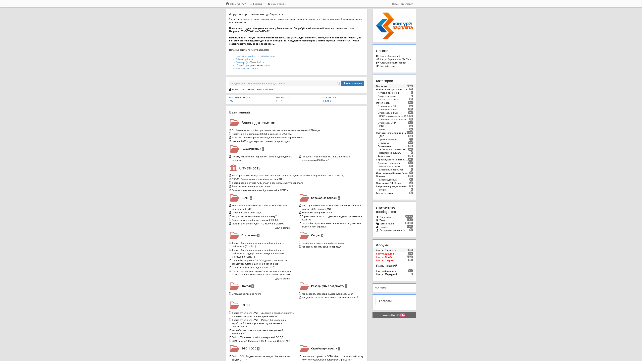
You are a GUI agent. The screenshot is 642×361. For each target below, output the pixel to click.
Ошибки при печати (325, 348)
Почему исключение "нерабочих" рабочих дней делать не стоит (262, 158)
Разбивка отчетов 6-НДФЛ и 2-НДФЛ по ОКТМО (258, 223)
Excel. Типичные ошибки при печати (251, 186)
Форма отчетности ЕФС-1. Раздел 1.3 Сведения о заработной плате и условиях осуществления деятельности (259, 323)
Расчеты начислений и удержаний (391, 132)
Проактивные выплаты (390, 152)
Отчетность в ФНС (388, 109)
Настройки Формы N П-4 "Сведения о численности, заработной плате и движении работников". (260, 262)
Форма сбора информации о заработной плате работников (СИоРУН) (258, 244)
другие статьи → (283, 227)
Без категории (384, 193)
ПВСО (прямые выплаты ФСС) (394, 115)
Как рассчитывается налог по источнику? (254, 216)
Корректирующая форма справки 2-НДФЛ (255, 219)
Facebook (385, 301)
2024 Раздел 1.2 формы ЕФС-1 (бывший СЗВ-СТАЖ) (261, 340)
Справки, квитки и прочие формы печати (392, 159)
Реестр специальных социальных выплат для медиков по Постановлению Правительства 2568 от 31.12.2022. (262, 272)
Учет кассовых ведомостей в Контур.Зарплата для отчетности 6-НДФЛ (259, 207)
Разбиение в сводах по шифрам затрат (323, 243)
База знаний (239, 111)
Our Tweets (380, 287)
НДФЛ (246, 198)
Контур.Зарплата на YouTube (395, 59)
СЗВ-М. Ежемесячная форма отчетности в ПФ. (257, 179)
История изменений (389, 92)
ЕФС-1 (245, 305)
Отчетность (250, 168)
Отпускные (384, 142)
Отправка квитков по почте (246, 293)
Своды (317, 235)
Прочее (380, 176)
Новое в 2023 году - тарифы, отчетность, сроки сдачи (261, 141)
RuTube (260, 62)
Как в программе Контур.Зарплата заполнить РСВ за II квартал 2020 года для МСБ (331, 207)
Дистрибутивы (387, 66)
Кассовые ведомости (389, 162)
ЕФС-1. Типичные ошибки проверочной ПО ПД (257, 337)
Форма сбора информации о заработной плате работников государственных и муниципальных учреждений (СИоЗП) (258, 253)
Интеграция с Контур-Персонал (393, 172)
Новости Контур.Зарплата (391, 89)
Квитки (247, 286)
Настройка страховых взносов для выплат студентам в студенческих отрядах (331, 224)
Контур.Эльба (384, 257)
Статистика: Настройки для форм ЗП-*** (254, 267)
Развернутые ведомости (329, 286)
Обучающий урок (244, 59)
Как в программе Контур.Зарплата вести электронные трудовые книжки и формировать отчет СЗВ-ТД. (288, 175)
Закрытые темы (329, 97)
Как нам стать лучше (389, 99)
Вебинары (241, 62)
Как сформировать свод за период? (321, 246)
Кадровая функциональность (393, 186)
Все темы (381, 86)
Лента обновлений (390, 55)
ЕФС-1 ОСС (250, 348)
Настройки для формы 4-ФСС (318, 212)
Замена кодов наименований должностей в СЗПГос (260, 190)
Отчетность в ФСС (388, 112)
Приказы (382, 189)
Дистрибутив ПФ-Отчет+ (248, 68)
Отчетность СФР (387, 122)
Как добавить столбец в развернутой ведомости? (328, 293)
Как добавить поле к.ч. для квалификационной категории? (257, 331)
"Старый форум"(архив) (393, 62)
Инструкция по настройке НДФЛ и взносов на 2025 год (262, 133)
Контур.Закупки (385, 260)
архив (267, 65)
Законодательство (258, 122)
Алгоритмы (384, 156)
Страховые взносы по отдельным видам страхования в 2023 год (332, 217)
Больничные (384, 146)
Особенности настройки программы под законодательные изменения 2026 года (276, 130)
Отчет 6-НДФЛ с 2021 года (246, 212)
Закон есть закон (387, 96)
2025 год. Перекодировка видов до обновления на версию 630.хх (268, 137)
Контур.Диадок (385, 253)
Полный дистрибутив (246, 55)
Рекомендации (252, 149)
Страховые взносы (325, 198)
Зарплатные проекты (389, 166)
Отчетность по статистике (392, 119)
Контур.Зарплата (386, 250)
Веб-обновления (268, 55)
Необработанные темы (240, 97)
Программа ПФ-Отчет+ (389, 183)
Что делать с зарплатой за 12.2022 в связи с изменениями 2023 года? (326, 158)
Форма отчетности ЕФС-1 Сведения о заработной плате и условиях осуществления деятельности (263, 314)
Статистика (250, 235)
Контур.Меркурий (386, 274)
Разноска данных (387, 179)
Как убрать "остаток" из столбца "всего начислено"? (330, 297)
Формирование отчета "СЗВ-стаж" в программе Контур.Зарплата (267, 182)
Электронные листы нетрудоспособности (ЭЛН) (393, 149)
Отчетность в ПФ (387, 106)
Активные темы (283, 97)
